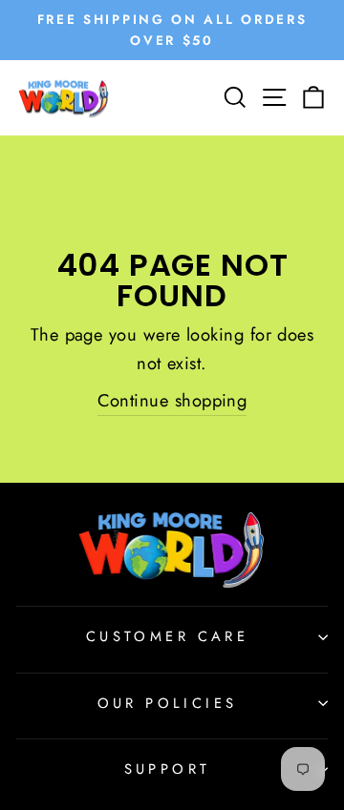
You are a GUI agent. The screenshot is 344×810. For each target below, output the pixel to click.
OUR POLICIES (167, 703)
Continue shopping (172, 400)
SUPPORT (167, 768)
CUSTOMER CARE (167, 636)
